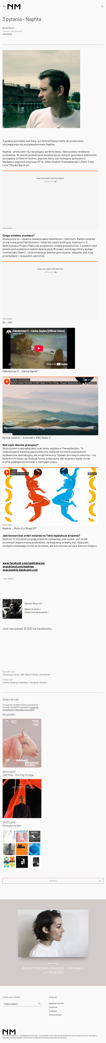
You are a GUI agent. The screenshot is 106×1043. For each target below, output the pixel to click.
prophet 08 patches (24, 1038)
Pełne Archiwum (55, 1015)
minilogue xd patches (58, 1038)
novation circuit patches (86, 1035)
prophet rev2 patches (51, 1035)
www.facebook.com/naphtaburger (24, 563)
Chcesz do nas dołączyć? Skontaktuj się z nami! (20, 708)
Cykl (12, 31)
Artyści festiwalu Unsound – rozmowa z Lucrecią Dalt (53, 970)
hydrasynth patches (41, 1038)
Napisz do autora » (33, 609)
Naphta (11, 578)
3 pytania (6, 31)
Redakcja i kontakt (56, 1003)
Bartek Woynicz (8, 28)
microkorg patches (68, 1035)
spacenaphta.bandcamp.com (20, 569)
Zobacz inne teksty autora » (37, 612)
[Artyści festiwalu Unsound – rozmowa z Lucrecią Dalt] (53, 933)
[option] (53, 944)
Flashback (53, 1007)
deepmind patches (9, 1038)
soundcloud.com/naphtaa (18, 566)
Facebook (53, 1011)
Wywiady (18, 31)
